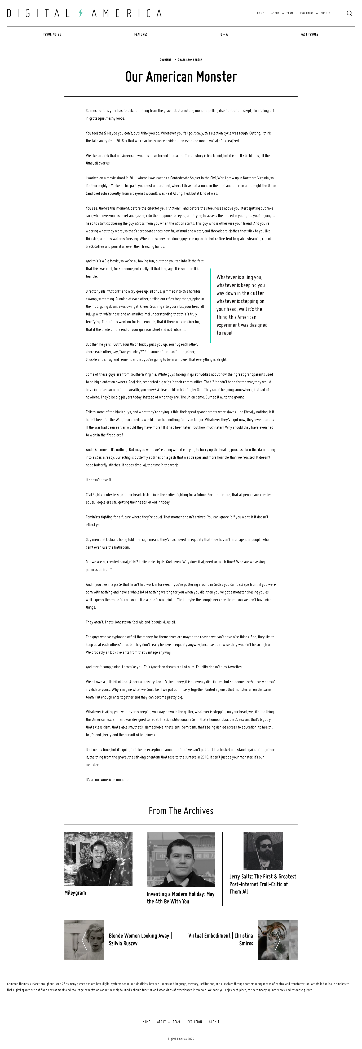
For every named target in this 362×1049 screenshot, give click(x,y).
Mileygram (75, 893)
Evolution (307, 13)
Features (141, 34)
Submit (325, 13)
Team (289, 13)
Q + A (224, 34)
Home (260, 13)
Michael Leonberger (188, 60)
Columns (165, 60)
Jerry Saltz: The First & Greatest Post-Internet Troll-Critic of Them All (262, 884)
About (275, 13)
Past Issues (310, 34)
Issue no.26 (52, 34)
